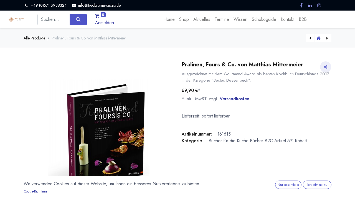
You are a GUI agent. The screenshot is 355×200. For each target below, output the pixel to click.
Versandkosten (234, 99)
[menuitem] (169, 19)
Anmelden (104, 22)
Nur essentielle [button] (288, 184)
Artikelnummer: (197, 134)
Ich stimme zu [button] (317, 184)
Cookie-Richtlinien (36, 191)
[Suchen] (78, 19)
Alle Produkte (34, 38)
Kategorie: (192, 141)
